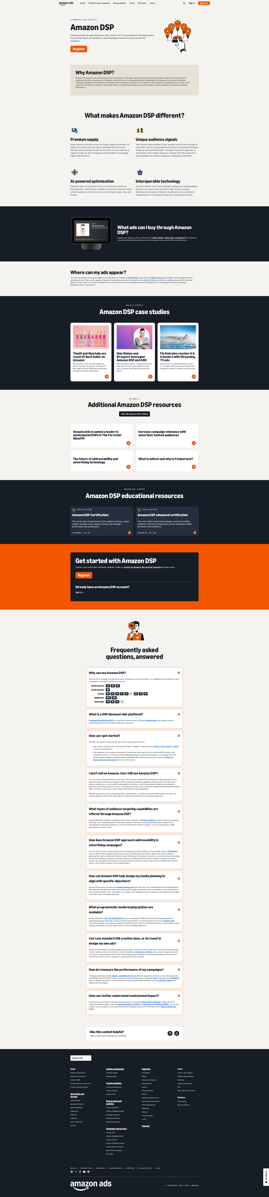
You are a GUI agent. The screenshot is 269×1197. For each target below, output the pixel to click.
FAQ (179, 1087)
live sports (161, 278)
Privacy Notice (100, 1168)
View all (73, 1125)
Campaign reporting (112, 1115)
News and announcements (186, 1090)
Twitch (153, 278)
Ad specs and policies (185, 1083)
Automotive (146, 1073)
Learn (152, 3)
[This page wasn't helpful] (170, 1034)
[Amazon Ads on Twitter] (76, 1172)
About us (73, 1168)
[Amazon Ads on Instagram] (80, 1172)
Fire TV (147, 280)
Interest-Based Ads (115, 1168)
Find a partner (182, 1101)
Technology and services (116, 1128)
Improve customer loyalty (79, 1087)
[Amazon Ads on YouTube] (84, 1172)
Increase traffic (75, 1080)
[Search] (184, 3)
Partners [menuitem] (181, 1097)
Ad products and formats (77, 1095)
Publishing (145, 1108)
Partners (142, 3)
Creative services (111, 1090)
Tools (132, 3)
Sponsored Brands (76, 1107)
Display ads (74, 1111)
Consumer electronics (149, 1080)
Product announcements (186, 1076)
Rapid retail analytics (113, 1122)
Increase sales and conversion (80, 1083)
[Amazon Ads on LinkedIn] (71, 1172)
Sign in (192, 3)
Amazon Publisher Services (115, 1143)
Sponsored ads (75, 1100)
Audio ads (73, 1118)
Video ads (73, 1115)
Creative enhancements (114, 1087)
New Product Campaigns (114, 1150)
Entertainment (147, 1083)
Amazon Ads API (111, 1139)
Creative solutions (114, 1083)
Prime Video (133, 278)
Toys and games (147, 1115)
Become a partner (183, 1105)
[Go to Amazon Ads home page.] (90, 1185)
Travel (144, 1119)
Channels (146, 1126)
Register (204, 3)
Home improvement (148, 1105)
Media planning (111, 1076)
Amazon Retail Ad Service (114, 1147)
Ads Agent (109, 1154)
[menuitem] (80, 1111)
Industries (146, 1069)
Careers (158, 1168)
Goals (82, 3)
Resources (181, 1080)
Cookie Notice (130, 1168)
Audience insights (112, 1073)
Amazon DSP (110, 1132)
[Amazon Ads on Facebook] (88, 1172)
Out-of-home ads (76, 1122)
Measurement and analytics (114, 1102)
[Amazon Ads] (64, 3)
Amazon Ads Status (145, 1168)
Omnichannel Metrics (113, 1118)
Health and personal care (150, 1098)
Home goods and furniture (151, 1101)
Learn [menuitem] (180, 1069)
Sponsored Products (77, 1104)
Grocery (144, 1094)
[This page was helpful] (176, 1034)
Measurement (119, 3)
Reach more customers (78, 1076)
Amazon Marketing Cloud (114, 1136)
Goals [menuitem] (72, 1069)
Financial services (147, 1090)
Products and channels (99, 3)
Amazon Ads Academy (185, 1073)
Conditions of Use (86, 1168)
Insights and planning (115, 1069)
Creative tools (110, 1094)
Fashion (144, 1087)
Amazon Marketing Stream (115, 1111)
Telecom (145, 1112)
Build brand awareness (77, 1073)
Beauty (144, 1076)
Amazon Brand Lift (112, 1107)
